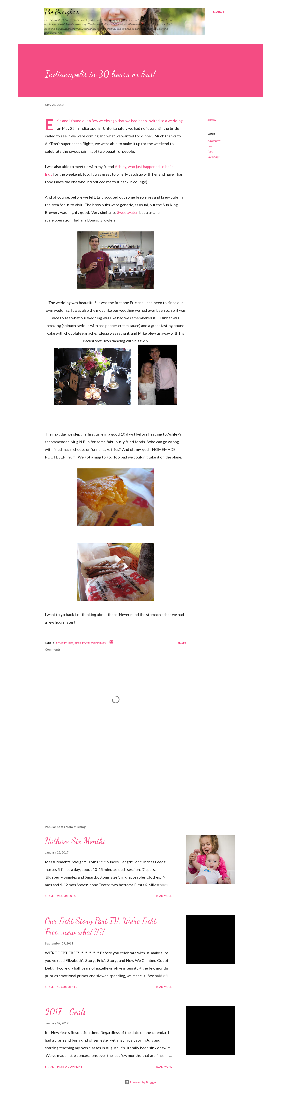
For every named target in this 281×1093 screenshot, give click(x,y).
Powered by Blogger (142, 1082)
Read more (164, 895)
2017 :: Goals (65, 1012)
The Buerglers (61, 12)
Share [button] (211, 119)
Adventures (214, 140)
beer (210, 146)
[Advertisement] (109, 777)
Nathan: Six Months (75, 841)
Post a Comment (69, 1066)
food (210, 151)
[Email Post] (111, 643)
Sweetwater (127, 212)
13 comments (67, 986)
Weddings (213, 156)
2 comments (66, 895)
